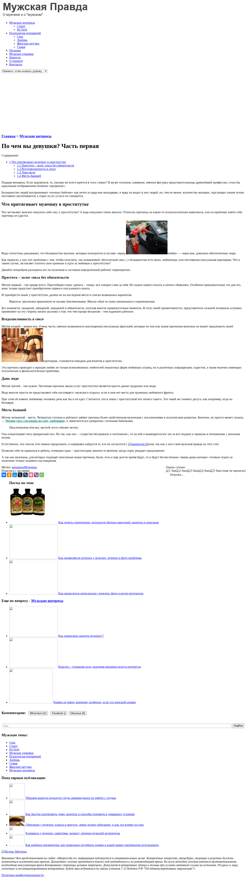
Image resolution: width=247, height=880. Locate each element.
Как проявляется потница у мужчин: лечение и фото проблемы (100, 558)
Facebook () (58, 713)
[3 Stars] (193, 471)
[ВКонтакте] (4, 475)
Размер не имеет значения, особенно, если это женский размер (94, 702)
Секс (20, 36)
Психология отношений (25, 33)
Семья (21, 47)
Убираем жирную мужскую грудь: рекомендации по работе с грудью (70, 798)
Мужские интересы (22, 22)
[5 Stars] (216, 471)
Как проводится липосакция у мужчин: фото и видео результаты (100, 593)
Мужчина (30, 467)
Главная (8, 136)
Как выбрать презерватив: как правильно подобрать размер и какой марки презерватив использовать (92, 845)
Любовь (22, 40)
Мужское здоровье (21, 54)
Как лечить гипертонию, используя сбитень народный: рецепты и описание (108, 522)
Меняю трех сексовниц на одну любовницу (35, 421)
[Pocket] (31, 475)
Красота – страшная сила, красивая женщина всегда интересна (99, 666)
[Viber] (36, 475)
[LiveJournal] (25, 475)
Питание (15, 50)
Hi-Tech (22, 29)
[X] (20, 475)
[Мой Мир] (14, 475)
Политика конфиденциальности (23, 875)
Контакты (15, 64)
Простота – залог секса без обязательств (45, 165)
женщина (18, 467)
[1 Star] (171, 471)
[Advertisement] (117, 103)
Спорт (21, 26)
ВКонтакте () (38, 713)
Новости (15, 57)
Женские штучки (28, 43)
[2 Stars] (182, 471)
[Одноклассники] (9, 475)
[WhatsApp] (41, 475)
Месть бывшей (29, 176)
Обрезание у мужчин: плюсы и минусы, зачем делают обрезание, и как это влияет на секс (84, 824)
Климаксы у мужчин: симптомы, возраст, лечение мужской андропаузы (72, 833)
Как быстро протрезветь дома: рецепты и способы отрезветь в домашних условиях (80, 814)
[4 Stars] (204, 471)
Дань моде (26, 172)
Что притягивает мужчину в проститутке (37, 162)
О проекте (16, 61)
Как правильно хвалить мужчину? (81, 635)
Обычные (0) (77, 713)
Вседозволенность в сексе (36, 169)
